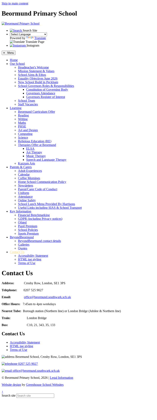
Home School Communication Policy (42, 182)
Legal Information (61, 377)
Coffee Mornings (29, 178)
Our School (17, 63)
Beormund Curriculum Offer (36, 111)
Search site (9, 395)
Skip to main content (15, 3)
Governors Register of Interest (45, 97)
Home (14, 60)
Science (23, 137)
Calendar (24, 174)
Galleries (23, 244)
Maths (22, 122)
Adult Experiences (30, 170)
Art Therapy (34, 152)
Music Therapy (36, 156)
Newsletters (25, 185)
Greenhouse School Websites (45, 384)
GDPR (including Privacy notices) (40, 218)
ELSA (30, 148)
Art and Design (28, 130)
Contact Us (17, 252)
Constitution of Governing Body (47, 89)
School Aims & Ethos (32, 74)
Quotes (22, 248)
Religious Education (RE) (34, 141)
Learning (15, 108)
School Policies (28, 230)
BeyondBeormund (22, 237)
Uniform (23, 193)
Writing (23, 119)
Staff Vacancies (28, 104)
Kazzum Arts (26, 163)
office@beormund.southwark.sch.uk (47, 297)
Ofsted (22, 222)
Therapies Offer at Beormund (37, 145)
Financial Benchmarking (34, 215)
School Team (26, 100)
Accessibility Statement (33, 255)
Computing (25, 134)
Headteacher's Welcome (33, 67)
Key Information (20, 211)
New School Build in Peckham (38, 82)
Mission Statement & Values (36, 71)
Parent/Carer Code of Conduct (37, 189)
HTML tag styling (29, 259)
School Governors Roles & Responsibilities (46, 86)
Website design (11, 384)
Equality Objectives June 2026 (37, 78)
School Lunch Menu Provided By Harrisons (46, 204)
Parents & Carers (21, 167)
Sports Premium (28, 233)
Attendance (25, 196)
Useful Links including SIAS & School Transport (50, 207)
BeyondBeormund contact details (39, 241)
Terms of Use (26, 263)
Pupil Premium (27, 226)
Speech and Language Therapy (46, 159)
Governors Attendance (40, 93)
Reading (23, 115)
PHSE (22, 126)
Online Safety (27, 200)
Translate (40, 38)
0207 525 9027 (27, 363)
